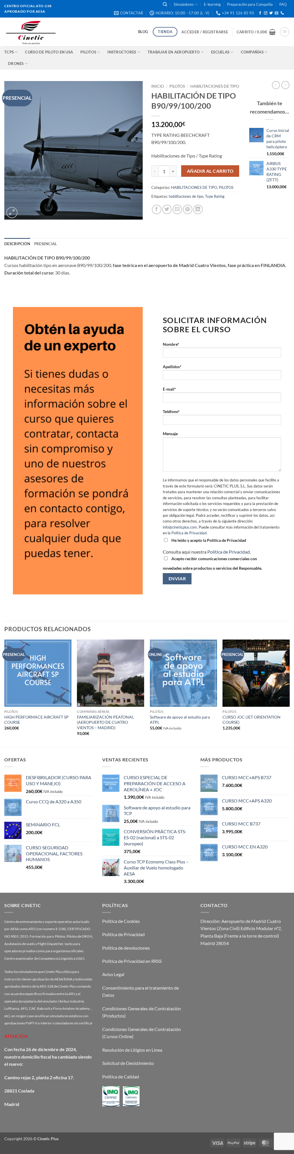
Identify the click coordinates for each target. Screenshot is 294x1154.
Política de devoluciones (126, 948)
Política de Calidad (120, 1076)
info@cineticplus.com (180, 527)
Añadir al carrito (210, 171)
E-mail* (169, 389)
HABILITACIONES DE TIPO (214, 86)
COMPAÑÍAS (252, 52)
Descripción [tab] (17, 243)
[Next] (289, 692)
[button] (204, 32)
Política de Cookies (121, 921)
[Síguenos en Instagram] (265, 13)
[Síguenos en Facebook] (260, 13)
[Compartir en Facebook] (156, 209)
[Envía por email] (177, 209)
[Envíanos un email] (276, 13)
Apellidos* (172, 366)
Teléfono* (171, 411)
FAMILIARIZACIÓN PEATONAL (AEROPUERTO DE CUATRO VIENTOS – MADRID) (105, 722)
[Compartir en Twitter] (167, 209)
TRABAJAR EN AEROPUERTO (174, 52)
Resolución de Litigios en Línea (132, 1050)
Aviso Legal (113, 974)
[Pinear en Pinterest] (187, 209)
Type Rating (215, 196)
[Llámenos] (282, 13)
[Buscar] (165, 4)
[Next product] (276, 85)
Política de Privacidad (188, 533)
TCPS (9, 52)
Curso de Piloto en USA (49, 52)
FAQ (283, 4)
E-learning (212, 4)
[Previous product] (285, 85)
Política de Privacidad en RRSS (132, 961)
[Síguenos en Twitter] (271, 13)
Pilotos (88, 52)
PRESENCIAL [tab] (45, 243)
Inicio (157, 86)
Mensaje (170, 433)
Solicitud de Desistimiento (128, 1063)
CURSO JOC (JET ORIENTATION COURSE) (252, 720)
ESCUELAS (220, 52)
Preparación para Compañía (250, 4)
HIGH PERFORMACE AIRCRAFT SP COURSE (36, 720)
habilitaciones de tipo (186, 196)
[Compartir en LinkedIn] (198, 209)
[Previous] (4, 692)
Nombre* (171, 344)
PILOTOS (177, 86)
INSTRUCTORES (121, 52)
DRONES (16, 63)
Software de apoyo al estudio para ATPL (180, 720)
